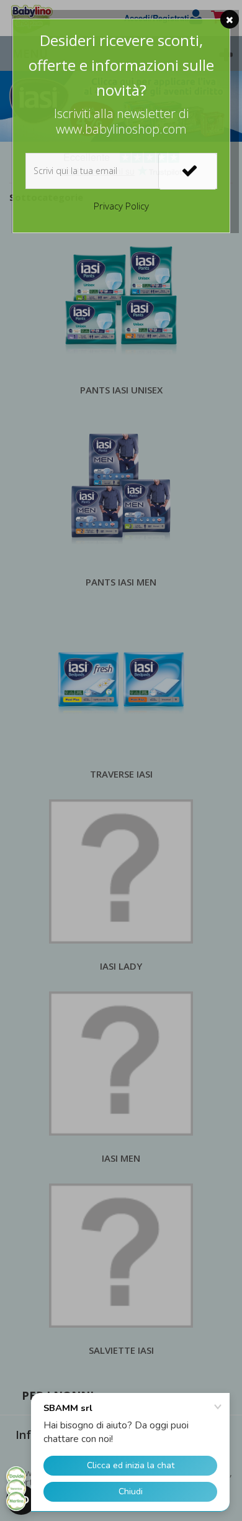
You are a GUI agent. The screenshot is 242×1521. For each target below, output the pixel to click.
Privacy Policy (121, 206)
